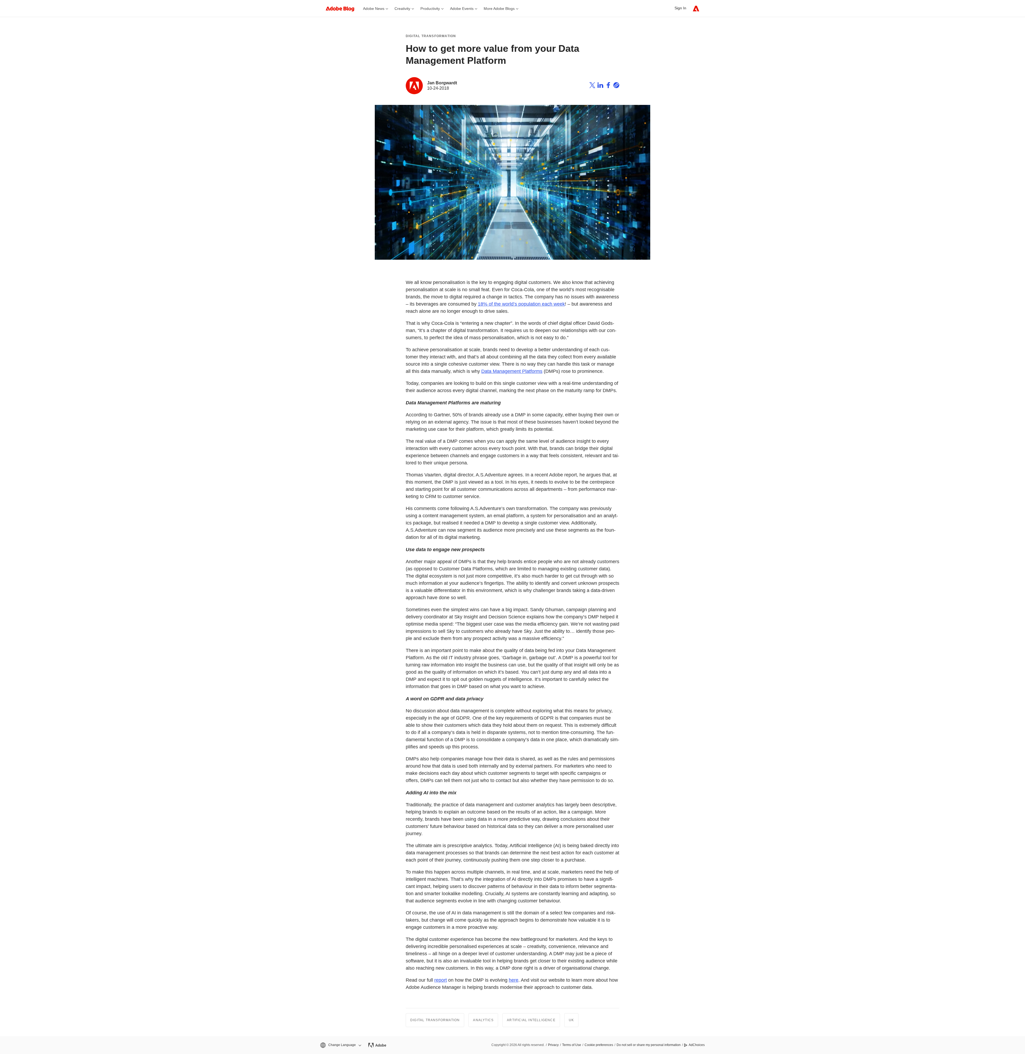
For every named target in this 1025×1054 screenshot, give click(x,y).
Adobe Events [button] (462, 8)
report (440, 980)
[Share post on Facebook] (608, 86)
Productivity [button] (430, 8)
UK (571, 1020)
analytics (483, 1020)
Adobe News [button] (373, 8)
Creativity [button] (402, 8)
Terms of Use (571, 1045)
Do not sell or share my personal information (649, 1045)
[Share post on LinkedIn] (600, 86)
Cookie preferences (599, 1045)
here (513, 980)
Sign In (680, 8)
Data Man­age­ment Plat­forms (511, 371)
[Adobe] (696, 8)
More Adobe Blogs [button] (499, 8)
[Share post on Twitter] (592, 86)
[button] (340, 1045)
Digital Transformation (431, 36)
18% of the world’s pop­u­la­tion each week (521, 304)
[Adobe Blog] (343, 8)
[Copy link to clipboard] (616, 86)
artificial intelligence (531, 1020)
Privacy (553, 1045)
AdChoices (697, 1045)
